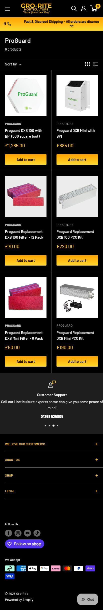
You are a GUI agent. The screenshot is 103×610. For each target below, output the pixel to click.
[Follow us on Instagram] (18, 533)
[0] (94, 8)
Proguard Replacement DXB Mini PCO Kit (75, 335)
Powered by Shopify (19, 600)
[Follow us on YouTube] (27, 533)
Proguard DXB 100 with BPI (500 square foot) (23, 133)
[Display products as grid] (87, 64)
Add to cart (25, 159)
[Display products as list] (96, 64)
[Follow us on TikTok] (37, 533)
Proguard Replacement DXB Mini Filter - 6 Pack (24, 335)
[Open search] (74, 8)
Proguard (13, 124)
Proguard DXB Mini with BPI (75, 133)
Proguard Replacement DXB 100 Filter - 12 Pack (24, 234)
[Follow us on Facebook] (8, 533)
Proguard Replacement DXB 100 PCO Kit (75, 234)
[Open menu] (7, 9)
